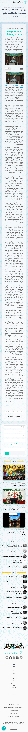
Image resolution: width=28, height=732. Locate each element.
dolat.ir (13, 700)
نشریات (14, 681)
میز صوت (14, 687)
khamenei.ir (13, 694)
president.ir (13, 697)
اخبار (14, 671)
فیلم (14, 685)
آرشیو (14, 673)
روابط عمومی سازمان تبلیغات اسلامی (14, 86)
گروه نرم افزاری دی (14, 729)
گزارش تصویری (14, 683)
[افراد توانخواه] (4, 728)
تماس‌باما (14, 669)
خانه (14, 664)
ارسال (7, 453)
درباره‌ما (14, 666)
